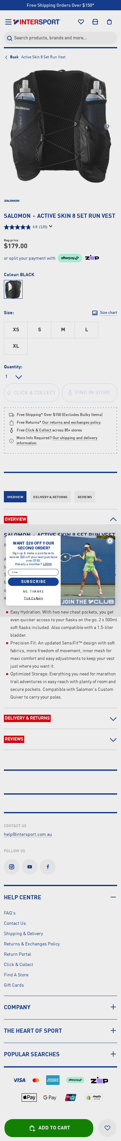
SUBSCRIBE (33, 581)
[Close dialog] (110, 541)
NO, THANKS (33, 591)
